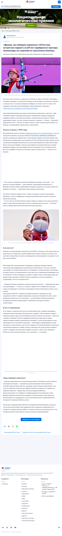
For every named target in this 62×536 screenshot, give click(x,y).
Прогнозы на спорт (28, 518)
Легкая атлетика (27, 513)
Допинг (24, 511)
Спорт (3, 31)
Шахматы (25, 503)
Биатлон (24, 508)
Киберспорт (26, 506)
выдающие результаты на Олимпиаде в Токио (41, 133)
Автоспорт (25, 501)
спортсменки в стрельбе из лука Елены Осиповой (20, 108)
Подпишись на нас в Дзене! (31, 419)
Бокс (23, 498)
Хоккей (24, 486)
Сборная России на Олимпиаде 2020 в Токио (37, 432)
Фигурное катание (28, 489)
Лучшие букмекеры (28, 520)
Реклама (5, 484)
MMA (23, 496)
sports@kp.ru (50, 496)
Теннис (24, 491)
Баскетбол (25, 493)
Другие (24, 516)
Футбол (24, 484)
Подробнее (56, 6)
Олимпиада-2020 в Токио (13, 31)
